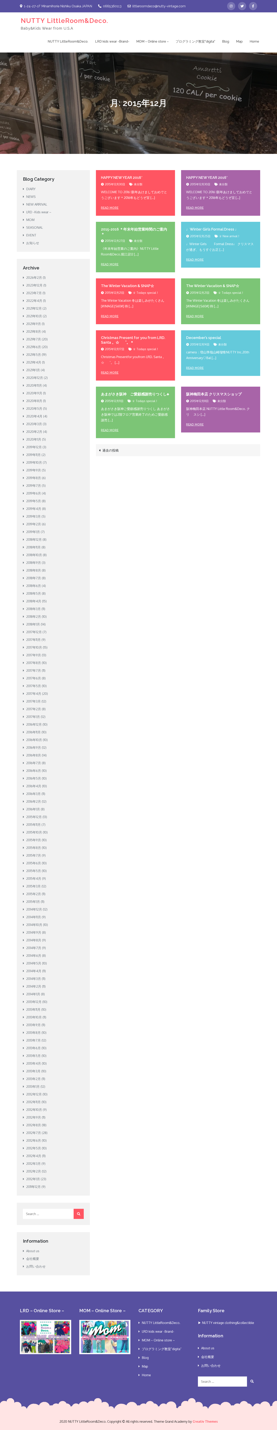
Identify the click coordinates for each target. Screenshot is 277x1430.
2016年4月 (33, 786)
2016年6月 (33, 771)
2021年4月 (33, 362)
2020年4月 (34, 416)
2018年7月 (33, 578)
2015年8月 (33, 848)
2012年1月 (33, 1179)
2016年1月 (33, 809)
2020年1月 (33, 439)
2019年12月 (34, 447)
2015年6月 (33, 863)
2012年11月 (33, 1102)
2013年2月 (33, 1079)
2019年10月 (34, 462)
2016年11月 (33, 732)
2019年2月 (33, 524)
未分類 (138, 184)
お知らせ (32, 243)
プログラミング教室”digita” (195, 41)
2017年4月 (33, 694)
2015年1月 (33, 902)
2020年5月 (34, 409)
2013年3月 (33, 1071)
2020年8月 (34, 401)
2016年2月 (33, 801)
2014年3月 (33, 979)
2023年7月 (34, 293)
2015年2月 (33, 894)
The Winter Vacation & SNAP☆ (127, 286)
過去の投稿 (110, 450)
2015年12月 (34, 817)
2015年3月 (33, 886)
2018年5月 (33, 593)
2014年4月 (33, 971)
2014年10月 (34, 925)
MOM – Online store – (152, 41)
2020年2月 (34, 432)
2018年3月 (33, 609)
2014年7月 (33, 948)
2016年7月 (33, 763)
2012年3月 (33, 1164)
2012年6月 (33, 1140)
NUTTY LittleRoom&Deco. (64, 20)
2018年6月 (33, 586)
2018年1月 (33, 624)
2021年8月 (33, 331)
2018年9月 (33, 563)
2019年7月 (33, 486)
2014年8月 (33, 940)
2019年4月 (33, 509)
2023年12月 (34, 285)
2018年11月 (33, 547)
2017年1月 (33, 717)
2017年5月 (33, 686)
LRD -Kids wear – (38, 212)
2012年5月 (33, 1148)
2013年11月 (33, 1009)
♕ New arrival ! (229, 236)
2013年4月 (33, 1063)
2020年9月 (34, 393)
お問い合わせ (36, 1266)
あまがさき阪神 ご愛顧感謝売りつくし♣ (135, 394)
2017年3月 (33, 701)
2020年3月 (34, 424)
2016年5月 (33, 778)
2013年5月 (33, 1056)
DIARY (30, 189)
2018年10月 (34, 555)
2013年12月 (34, 1002)
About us (32, 1251)
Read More (109, 207)
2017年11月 (33, 640)
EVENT (31, 235)
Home (254, 41)
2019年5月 (33, 501)
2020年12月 (34, 378)
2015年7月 (33, 855)
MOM (30, 220)
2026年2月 (34, 278)
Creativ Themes (205, 1421)
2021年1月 (33, 370)
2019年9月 (33, 470)
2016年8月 (33, 755)
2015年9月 (33, 840)
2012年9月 (33, 1117)
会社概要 (32, 1259)
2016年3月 (33, 794)
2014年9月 (33, 932)
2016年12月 (34, 724)
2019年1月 (33, 532)
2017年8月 (33, 663)
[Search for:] (53, 1214)
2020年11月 (34, 385)
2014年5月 (33, 963)
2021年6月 (33, 347)
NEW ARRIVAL (36, 204)
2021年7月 (33, 339)
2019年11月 (33, 455)
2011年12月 (33, 1187)
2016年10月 (34, 740)
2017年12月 (34, 632)
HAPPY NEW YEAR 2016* (121, 177)
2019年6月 (33, 493)
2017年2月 (33, 709)
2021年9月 (33, 324)
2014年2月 (33, 986)
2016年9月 (33, 748)
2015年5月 (33, 871)
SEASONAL (34, 227)
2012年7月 (33, 1133)
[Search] (79, 1214)
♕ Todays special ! (145, 292)
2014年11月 (33, 917)
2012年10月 (34, 1110)
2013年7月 (33, 1040)
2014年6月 (33, 956)
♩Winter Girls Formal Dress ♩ (212, 229)
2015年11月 (33, 825)
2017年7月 (33, 670)
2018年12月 (34, 539)
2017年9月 (33, 655)
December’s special (203, 338)
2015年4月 (33, 878)
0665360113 (112, 6)
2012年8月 (33, 1125)
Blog (225, 41)
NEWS (31, 197)
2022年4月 (34, 301)
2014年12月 (34, 909)
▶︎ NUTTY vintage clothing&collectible (226, 1323)
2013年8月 (33, 1033)
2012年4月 (33, 1156)
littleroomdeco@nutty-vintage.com (159, 6)
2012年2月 (33, 1171)
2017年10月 (34, 647)
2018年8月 (33, 570)
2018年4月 (33, 601)
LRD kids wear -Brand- (112, 41)
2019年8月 (33, 478)
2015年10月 (34, 832)
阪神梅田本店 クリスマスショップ (214, 394)
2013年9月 (33, 1025)
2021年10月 (34, 316)
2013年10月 (34, 1017)
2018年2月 (33, 617)
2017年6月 (33, 678)
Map (239, 41)
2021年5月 (33, 355)
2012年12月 (34, 1094)
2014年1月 (33, 994)
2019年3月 (33, 516)
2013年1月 (33, 1087)
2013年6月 (33, 1048)
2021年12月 (34, 308)
